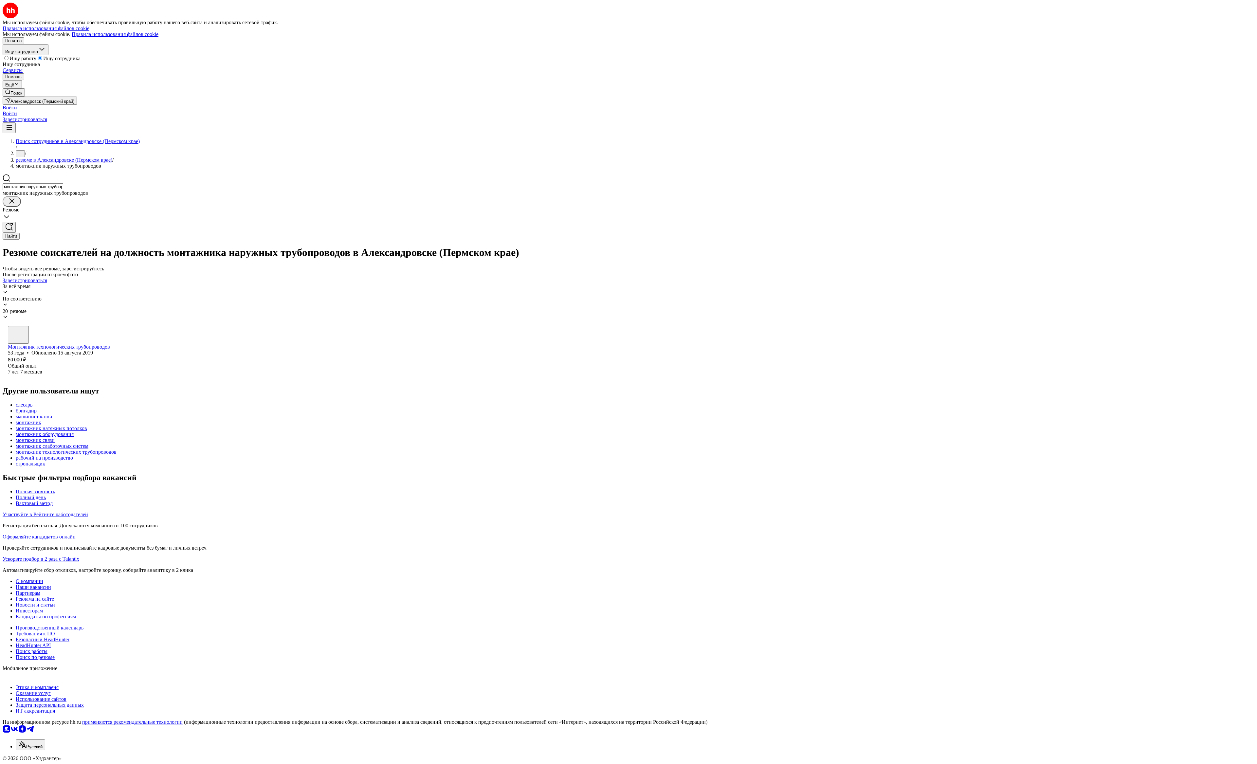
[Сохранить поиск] (9, 227)
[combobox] (33, 186)
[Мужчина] (18, 335)
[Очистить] (12, 201)
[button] (10, 107)
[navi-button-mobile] (9, 127)
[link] (14, 92)
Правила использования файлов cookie (115, 34)
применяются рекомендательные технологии (132, 722)
